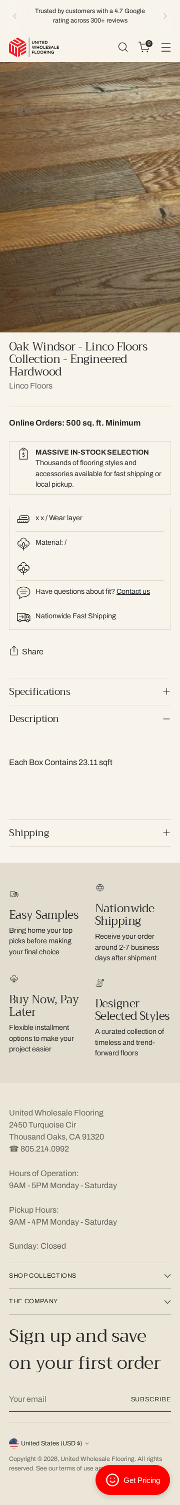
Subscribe (151, 1399)
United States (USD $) (51, 1443)
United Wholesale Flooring (97, 1458)
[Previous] (15, 16)
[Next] (165, 16)
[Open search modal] (122, 47)
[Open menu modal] (166, 47)
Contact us (133, 591)
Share (33, 651)
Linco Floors (30, 386)
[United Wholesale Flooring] (34, 47)
